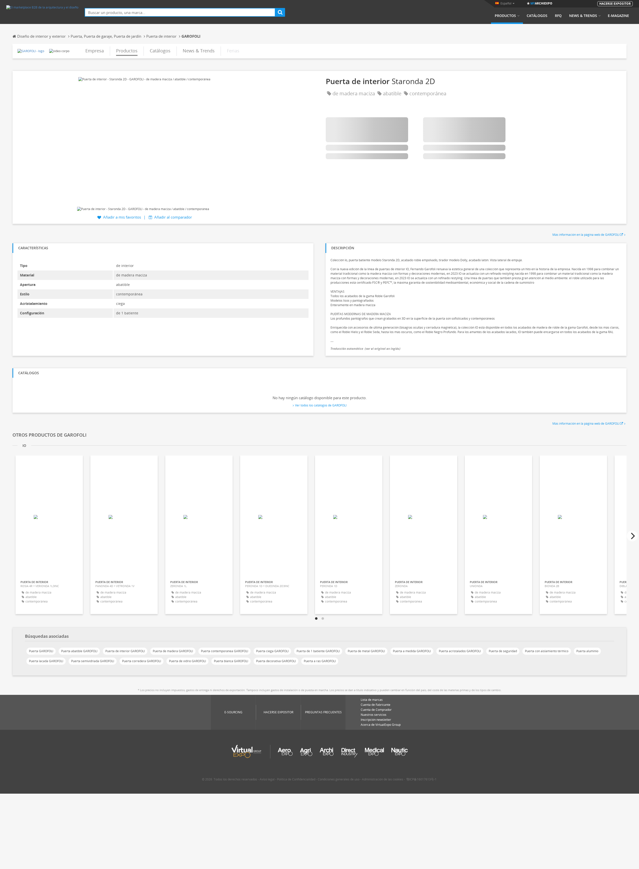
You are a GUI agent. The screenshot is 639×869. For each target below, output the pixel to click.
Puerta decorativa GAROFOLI (276, 661)
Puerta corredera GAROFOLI (141, 661)
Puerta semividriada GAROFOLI (92, 661)
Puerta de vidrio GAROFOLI (187, 661)
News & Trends (583, 15)
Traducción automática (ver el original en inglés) (365, 349)
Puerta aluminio (587, 651)
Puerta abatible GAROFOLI (79, 651)
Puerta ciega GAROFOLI (272, 651)
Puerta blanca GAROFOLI (231, 661)
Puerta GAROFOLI (41, 651)
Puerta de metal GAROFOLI (366, 651)
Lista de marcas (372, 700)
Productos (505, 15)
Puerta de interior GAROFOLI (125, 651)
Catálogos (537, 15)
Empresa (94, 51)
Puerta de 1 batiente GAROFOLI (318, 651)
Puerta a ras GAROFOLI (320, 661)
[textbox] (180, 12)
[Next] (632, 535)
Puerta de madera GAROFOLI (173, 651)
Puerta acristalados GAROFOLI (460, 651)
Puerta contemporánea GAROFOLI (224, 651)
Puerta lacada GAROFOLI (46, 661)
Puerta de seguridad (503, 651)
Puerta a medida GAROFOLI (412, 651)
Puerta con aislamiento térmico (546, 651)
